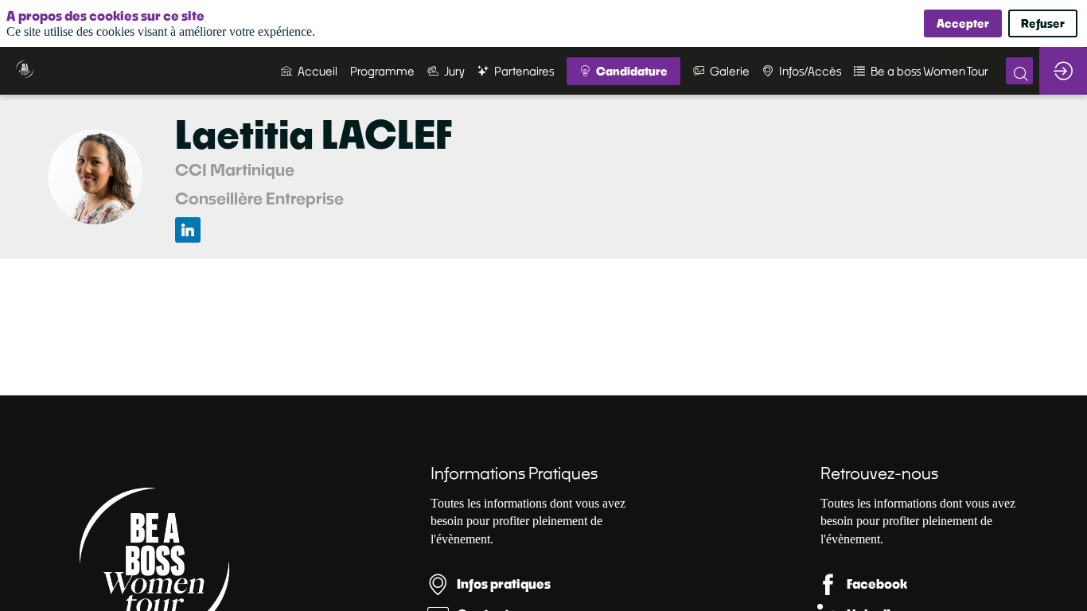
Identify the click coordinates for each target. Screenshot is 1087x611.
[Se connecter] (1063, 71)
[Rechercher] (1019, 70)
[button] (623, 71)
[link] (309, 71)
